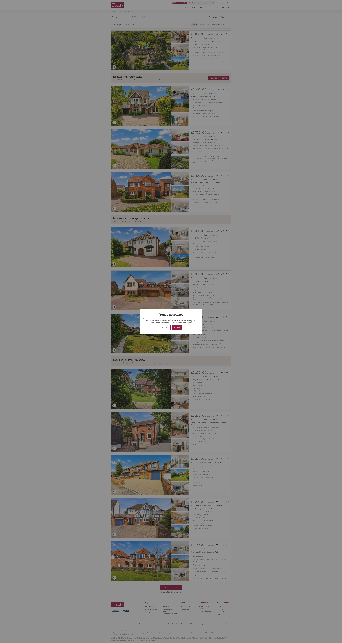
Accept (177, 327)
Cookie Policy (175, 321)
